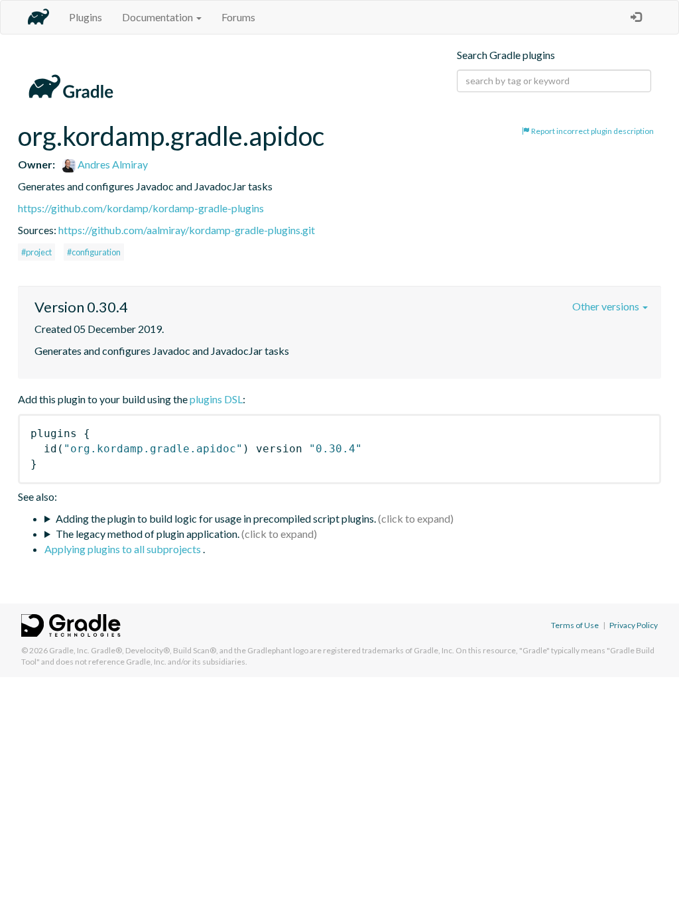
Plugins (85, 17)
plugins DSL (216, 399)
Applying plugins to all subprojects (123, 549)
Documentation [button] (158, 17)
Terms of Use (575, 625)
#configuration (94, 252)
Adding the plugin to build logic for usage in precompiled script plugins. (216, 518)
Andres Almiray (112, 164)
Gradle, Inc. (69, 650)
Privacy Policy (633, 625)
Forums (238, 17)
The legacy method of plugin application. (147, 533)
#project (36, 252)
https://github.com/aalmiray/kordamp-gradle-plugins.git (186, 230)
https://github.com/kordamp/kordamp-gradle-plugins (141, 208)
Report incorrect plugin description (592, 131)
